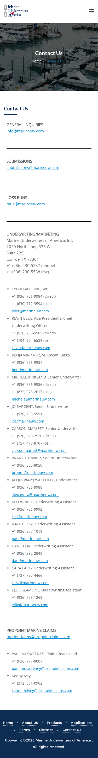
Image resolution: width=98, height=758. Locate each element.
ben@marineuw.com (30, 369)
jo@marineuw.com (28, 421)
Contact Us (71, 730)
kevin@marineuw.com (31, 347)
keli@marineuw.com (29, 516)
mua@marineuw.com (26, 203)
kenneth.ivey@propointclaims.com (42, 690)
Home (37, 60)
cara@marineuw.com (30, 582)
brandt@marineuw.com (32, 472)
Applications (82, 722)
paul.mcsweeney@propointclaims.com (45, 668)
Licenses (46, 730)
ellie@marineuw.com (30, 604)
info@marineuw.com (25, 131)
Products (54, 722)
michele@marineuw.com (34, 399)
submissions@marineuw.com (33, 167)
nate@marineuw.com (30, 538)
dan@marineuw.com (30, 560)
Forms (24, 730)
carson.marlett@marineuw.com (39, 450)
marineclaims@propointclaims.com (38, 636)
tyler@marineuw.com (30, 310)
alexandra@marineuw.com (35, 494)
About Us (30, 722)
